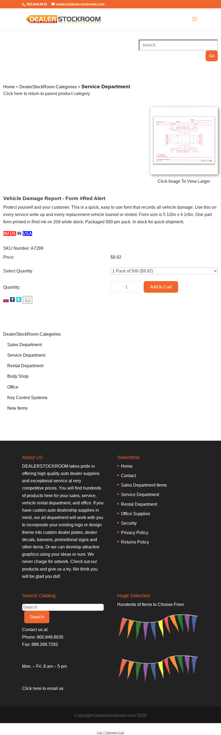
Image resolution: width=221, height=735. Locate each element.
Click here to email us (42, 688)
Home (127, 466)
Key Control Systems (27, 397)
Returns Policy (135, 542)
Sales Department (24, 344)
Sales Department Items (144, 485)
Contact (128, 475)
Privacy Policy (134, 532)
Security (129, 523)
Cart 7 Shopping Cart (110, 732)
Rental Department (25, 365)
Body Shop (18, 376)
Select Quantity (17, 271)
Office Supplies (135, 513)
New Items (17, 408)
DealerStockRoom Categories (32, 334)
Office (12, 387)
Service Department (26, 355)
